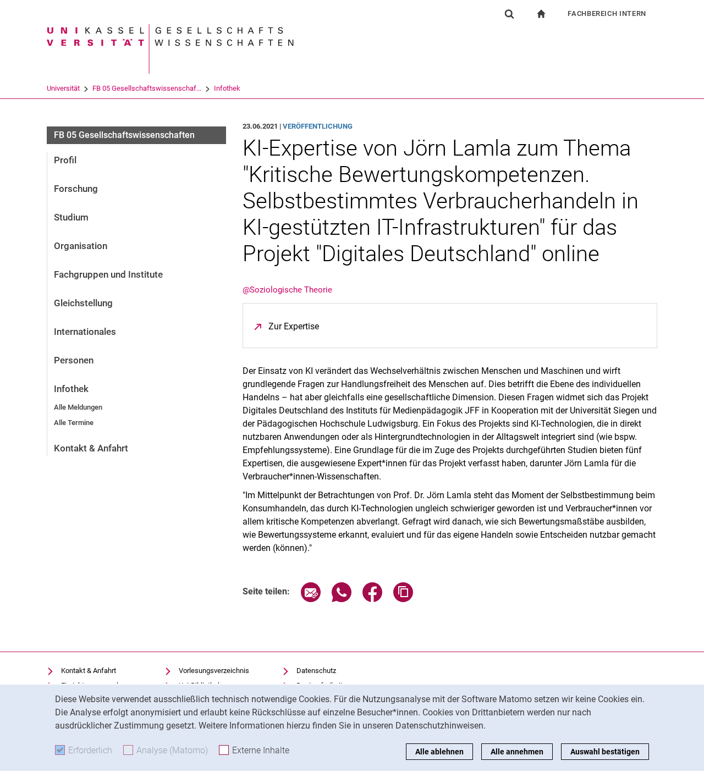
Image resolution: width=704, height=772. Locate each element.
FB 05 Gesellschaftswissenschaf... (146, 88)
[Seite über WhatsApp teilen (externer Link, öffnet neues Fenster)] (341, 599)
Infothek (227, 88)
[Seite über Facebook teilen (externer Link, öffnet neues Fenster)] (372, 599)
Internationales (85, 331)
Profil (65, 160)
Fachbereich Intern (607, 13)
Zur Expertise (293, 326)
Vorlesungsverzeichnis (214, 670)
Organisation (80, 245)
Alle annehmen (517, 751)
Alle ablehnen (439, 751)
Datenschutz (316, 670)
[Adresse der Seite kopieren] (403, 599)
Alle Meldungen (78, 407)
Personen (74, 360)
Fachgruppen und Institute (108, 274)
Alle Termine (74, 422)
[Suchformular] (509, 13)
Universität (63, 88)
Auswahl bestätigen (605, 751)
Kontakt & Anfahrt (91, 448)
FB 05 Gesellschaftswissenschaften (124, 135)
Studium (71, 217)
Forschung (76, 188)
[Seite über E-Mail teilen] (311, 599)
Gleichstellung (83, 302)
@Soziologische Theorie (287, 290)
